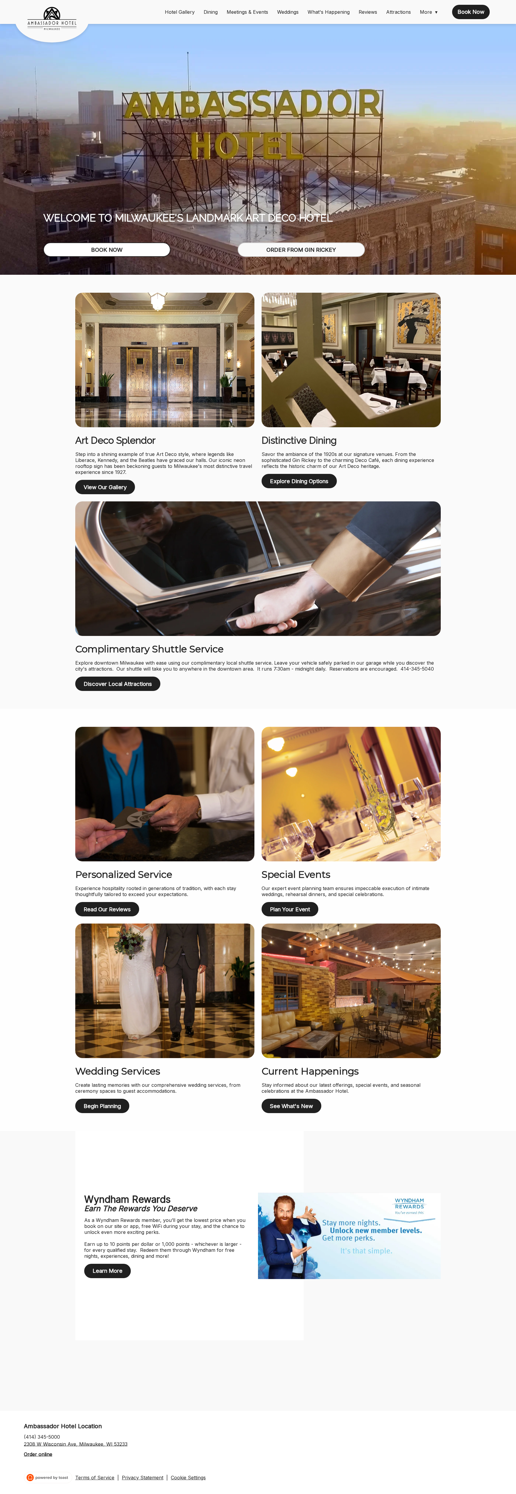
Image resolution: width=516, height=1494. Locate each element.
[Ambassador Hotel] (56, 23)
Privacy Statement (142, 1478)
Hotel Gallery (180, 12)
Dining (211, 12)
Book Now (470, 11)
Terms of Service (94, 1478)
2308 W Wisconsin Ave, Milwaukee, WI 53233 (76, 1444)
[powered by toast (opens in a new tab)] (48, 1477)
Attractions (398, 12)
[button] (430, 12)
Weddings (288, 12)
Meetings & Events (247, 12)
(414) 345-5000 (42, 1437)
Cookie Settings (188, 1478)
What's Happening (329, 12)
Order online (38, 1454)
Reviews (368, 12)
